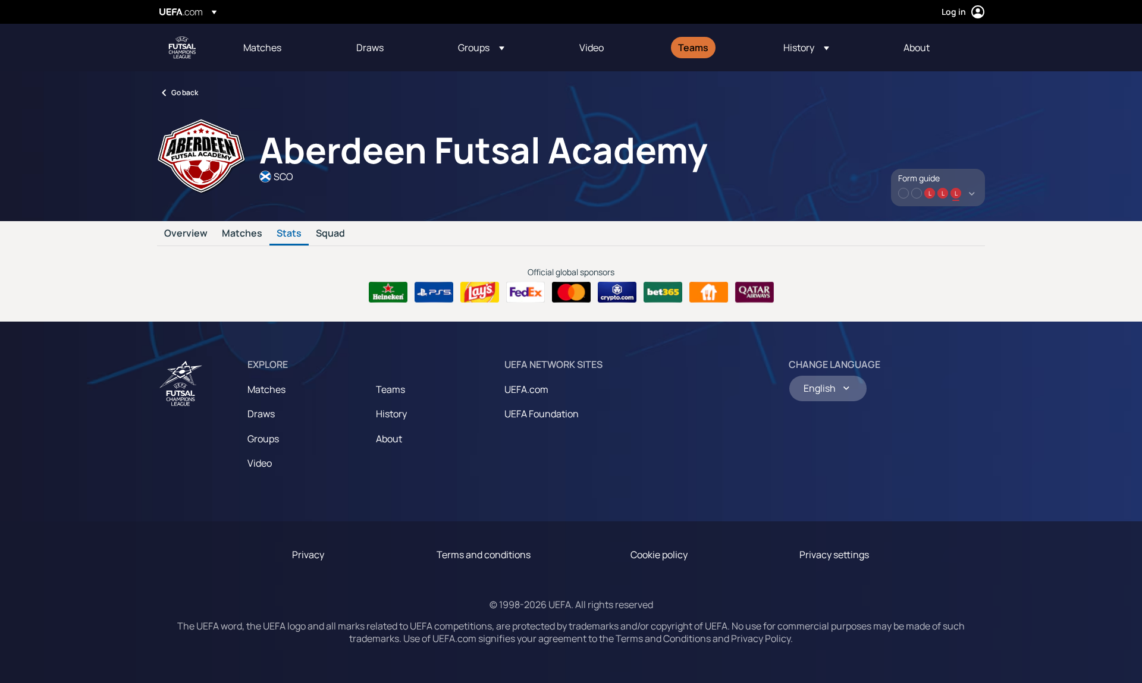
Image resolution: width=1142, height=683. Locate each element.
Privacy (308, 554)
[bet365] (663, 292)
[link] (262, 47)
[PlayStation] (434, 292)
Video (259, 463)
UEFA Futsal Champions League (182, 47)
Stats (289, 233)
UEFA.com (526, 389)
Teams (390, 389)
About (389, 438)
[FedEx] (525, 292)
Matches (242, 233)
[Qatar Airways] (754, 292)
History (391, 413)
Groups (263, 438)
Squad (330, 233)
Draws (261, 413)
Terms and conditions (484, 554)
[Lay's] (479, 292)
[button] (481, 47)
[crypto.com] (617, 292)
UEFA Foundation (541, 413)
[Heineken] (388, 292)
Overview (186, 233)
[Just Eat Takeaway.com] (708, 292)
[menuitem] (285, 47)
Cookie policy (659, 554)
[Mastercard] (571, 292)
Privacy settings (834, 554)
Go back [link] (184, 92)
